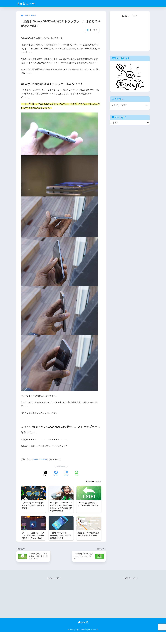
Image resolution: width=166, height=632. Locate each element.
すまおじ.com (26, 3)
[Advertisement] (130, 32)
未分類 (98, 481)
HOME (84, 622)
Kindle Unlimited (40, 459)
